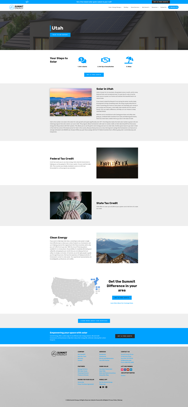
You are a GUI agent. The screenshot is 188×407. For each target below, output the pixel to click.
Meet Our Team (82, 356)
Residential (102, 354)
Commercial (102, 356)
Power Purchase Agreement (86, 384)
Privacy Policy (113, 400)
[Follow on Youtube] (128, 369)
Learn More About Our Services (94, 320)
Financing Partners (83, 373)
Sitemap (120, 400)
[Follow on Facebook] (125, 369)
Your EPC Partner (104, 360)
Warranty (80, 358)
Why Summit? (81, 354)
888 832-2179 (174, 7)
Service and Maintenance (106, 358)
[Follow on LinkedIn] (131, 369)
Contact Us (163, 7)
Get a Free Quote (94, 74)
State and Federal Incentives (107, 373)
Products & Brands (83, 375)
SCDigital (105, 400)
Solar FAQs (102, 371)
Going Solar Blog (104, 375)
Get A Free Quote (161, 1)
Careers (123, 375)
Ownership (81, 382)
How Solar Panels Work (105, 369)
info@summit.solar (126, 360)
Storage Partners (83, 369)
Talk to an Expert (60, 34)
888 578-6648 (129, 362)
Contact (80, 360)
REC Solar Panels (82, 371)
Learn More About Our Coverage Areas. (122, 303)
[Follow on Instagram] (122, 369)
